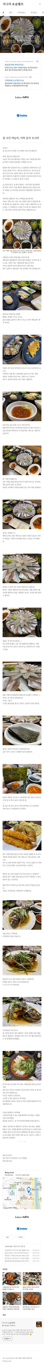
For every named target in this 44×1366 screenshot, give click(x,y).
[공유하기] (10, 1237)
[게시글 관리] (13, 1237)
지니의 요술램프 (13, 4)
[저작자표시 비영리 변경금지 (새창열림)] (28, 1237)
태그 (10, 12)
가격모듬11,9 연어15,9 (14, 80)
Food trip (8, 1246)
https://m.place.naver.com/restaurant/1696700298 (20, 61)
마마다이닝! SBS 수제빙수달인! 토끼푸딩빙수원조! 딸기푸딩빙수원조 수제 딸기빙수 (21, 68)
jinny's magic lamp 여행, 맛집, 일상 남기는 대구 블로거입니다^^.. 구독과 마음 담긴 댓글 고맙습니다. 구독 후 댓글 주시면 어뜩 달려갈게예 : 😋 (17, 1332)
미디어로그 (22, 12)
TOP (39, 1359)
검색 (35, 4)
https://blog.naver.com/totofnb (16, 77)
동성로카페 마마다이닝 (14, 64)
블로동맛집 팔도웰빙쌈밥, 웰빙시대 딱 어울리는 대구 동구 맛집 (18, 1262)
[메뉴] (39, 4)
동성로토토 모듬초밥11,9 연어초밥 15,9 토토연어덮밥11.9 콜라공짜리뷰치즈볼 (22, 84)
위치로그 (34, 12)
